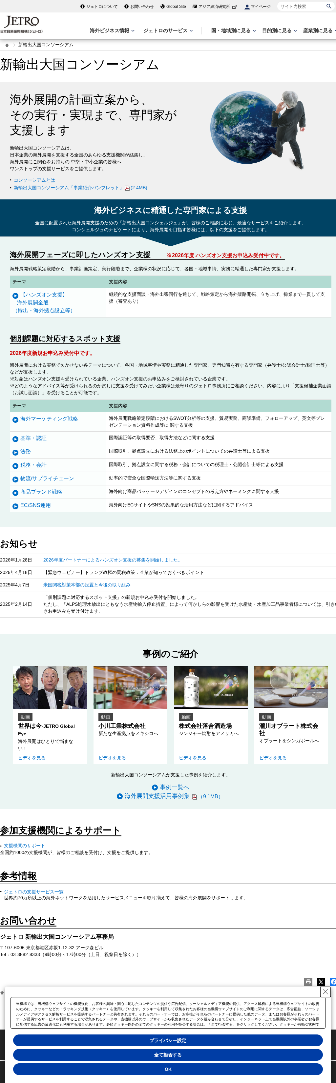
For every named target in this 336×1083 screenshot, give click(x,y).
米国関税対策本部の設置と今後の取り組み (87, 584)
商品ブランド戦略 (41, 492)
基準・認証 (33, 438)
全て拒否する (168, 1054)
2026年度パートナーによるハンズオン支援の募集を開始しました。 (112, 559)
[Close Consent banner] (325, 992)
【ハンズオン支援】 (43, 302)
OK (168, 1069)
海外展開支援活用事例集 (174, 796)
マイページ (261, 6)
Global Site (176, 6)
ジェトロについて (102, 6)
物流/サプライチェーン (47, 478)
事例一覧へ (174, 787)
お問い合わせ (142, 6)
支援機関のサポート (24, 845)
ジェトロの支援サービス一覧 (34, 891)
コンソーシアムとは (34, 180)
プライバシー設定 (168, 1040)
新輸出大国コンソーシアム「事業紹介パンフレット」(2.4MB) (80, 187)
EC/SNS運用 (35, 505)
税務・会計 (33, 465)
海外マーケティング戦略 (49, 418)
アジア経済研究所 (214, 6)
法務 (25, 451)
